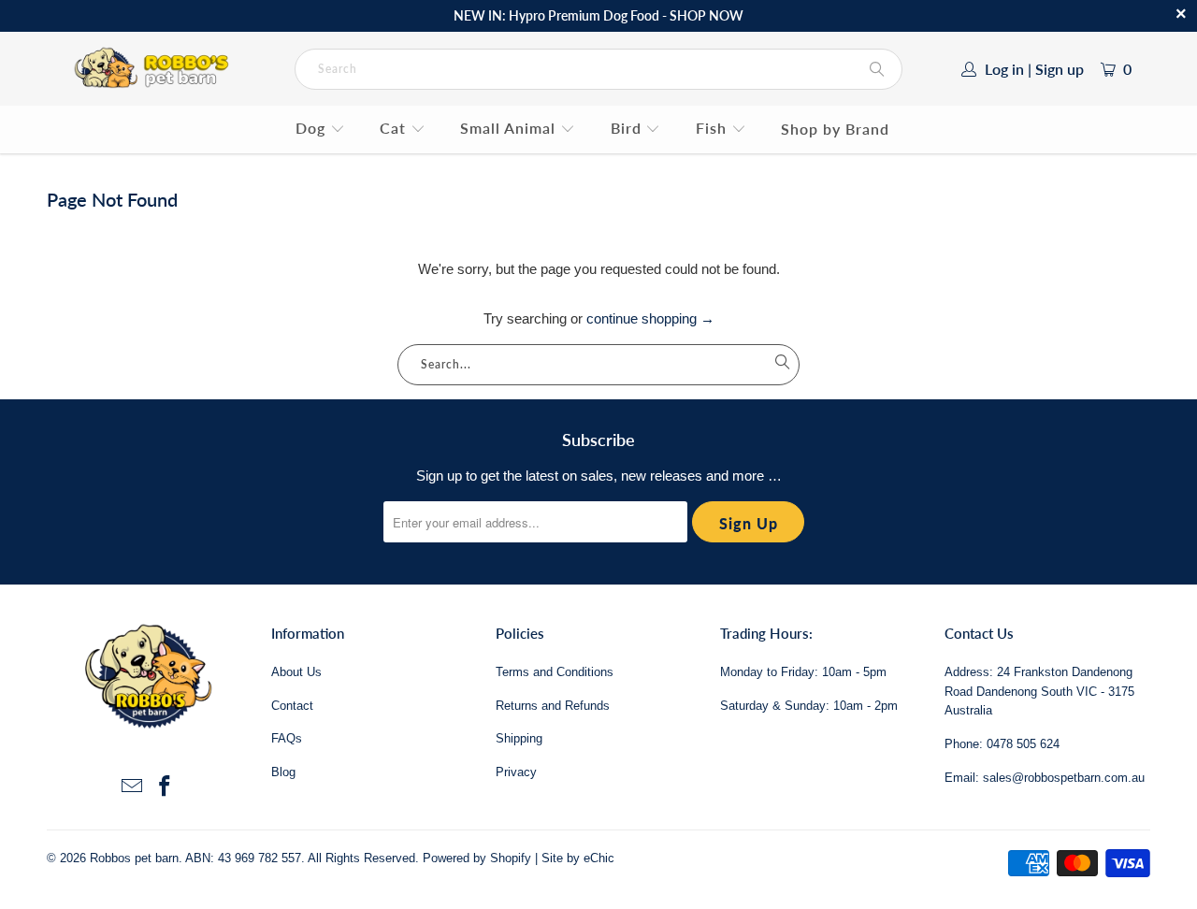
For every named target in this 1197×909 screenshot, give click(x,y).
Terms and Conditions (554, 672)
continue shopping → (650, 318)
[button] (320, 129)
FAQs (286, 738)
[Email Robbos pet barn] (132, 787)
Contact (292, 706)
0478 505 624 (1023, 744)
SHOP (688, 15)
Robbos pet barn (134, 858)
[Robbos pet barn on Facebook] (165, 787)
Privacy (516, 772)
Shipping (519, 738)
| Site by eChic (574, 858)
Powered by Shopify (477, 858)
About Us (296, 672)
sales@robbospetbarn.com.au (1064, 778)
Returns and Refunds (553, 706)
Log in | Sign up (1034, 69)
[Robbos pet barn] (155, 69)
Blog (283, 772)
